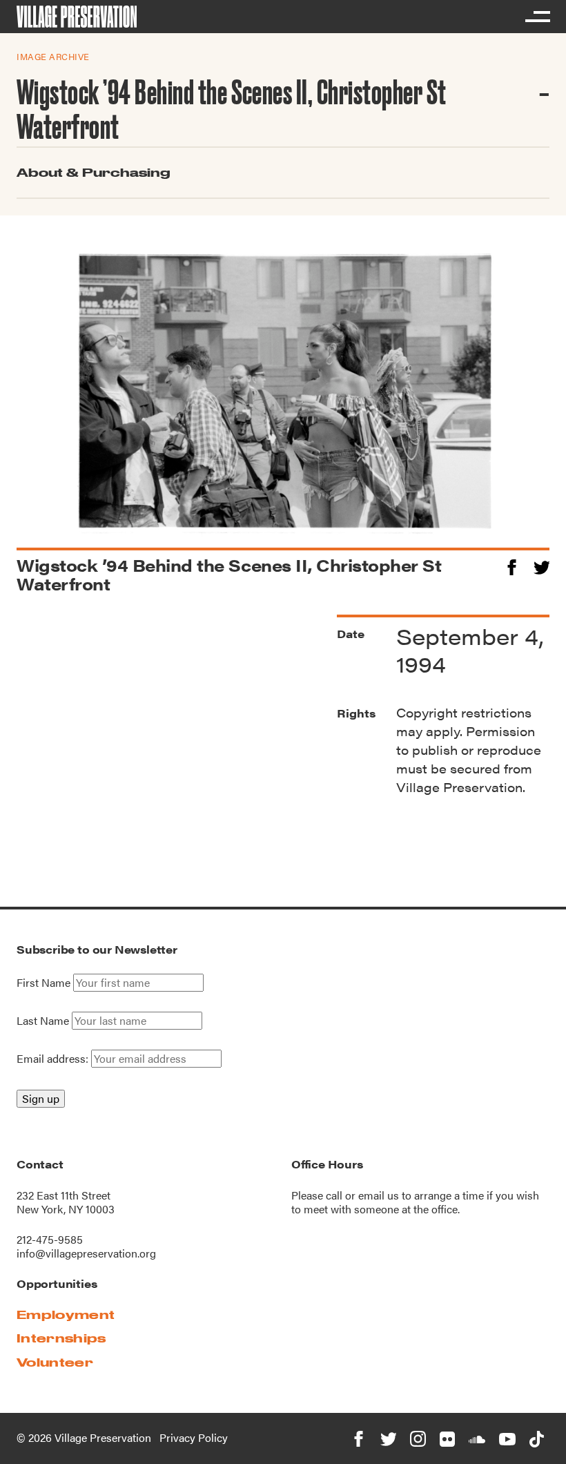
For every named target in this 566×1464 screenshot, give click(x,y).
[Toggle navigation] (537, 16)
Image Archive (53, 56)
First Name (43, 983)
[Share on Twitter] (541, 565)
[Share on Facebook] (512, 565)
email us (378, 1195)
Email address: (54, 1058)
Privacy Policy (193, 1437)
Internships (61, 1338)
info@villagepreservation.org (86, 1253)
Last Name (43, 1021)
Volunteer (55, 1362)
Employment (66, 1314)
